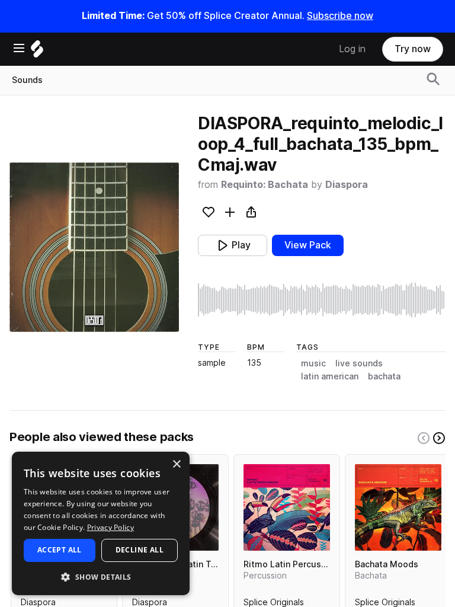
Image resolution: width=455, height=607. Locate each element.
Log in (352, 49)
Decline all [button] (140, 550)
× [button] (176, 464)
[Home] (37, 52)
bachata (384, 376)
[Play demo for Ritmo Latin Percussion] (287, 507)
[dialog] (101, 523)
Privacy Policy (110, 527)
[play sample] (322, 300)
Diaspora (346, 184)
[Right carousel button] (439, 438)
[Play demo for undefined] (94, 247)
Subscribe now (340, 15)
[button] (101, 576)
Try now (413, 49)
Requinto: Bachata (264, 184)
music (313, 363)
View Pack (307, 245)
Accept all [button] (59, 550)
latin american (329, 376)
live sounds (359, 363)
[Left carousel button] (423, 438)
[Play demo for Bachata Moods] (398, 507)
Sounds (27, 80)
